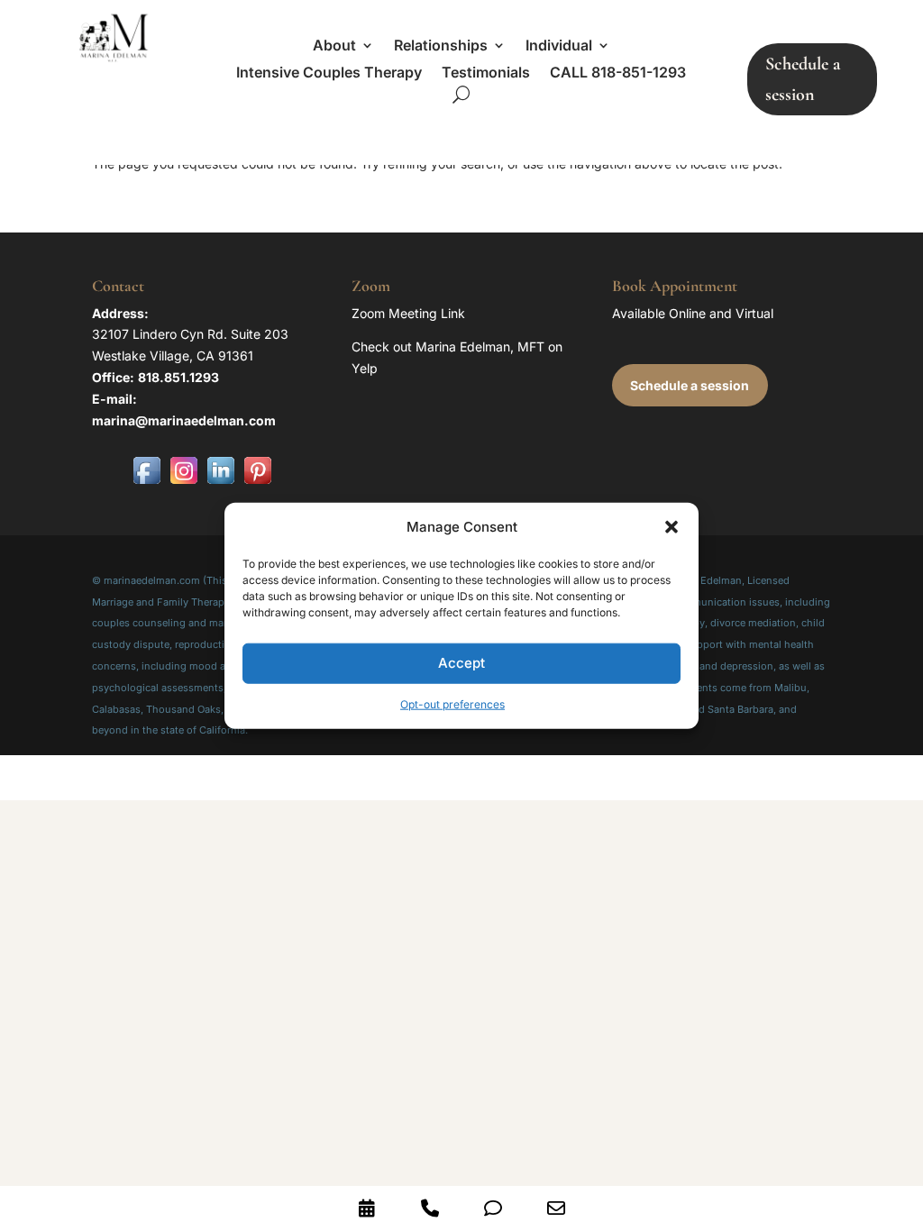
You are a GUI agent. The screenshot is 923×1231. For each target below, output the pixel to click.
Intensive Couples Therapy (329, 73)
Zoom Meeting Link (408, 313)
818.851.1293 (178, 377)
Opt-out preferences (452, 704)
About (334, 46)
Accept (461, 662)
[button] (672, 527)
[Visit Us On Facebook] (146, 483)
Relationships (441, 46)
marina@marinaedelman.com (184, 420)
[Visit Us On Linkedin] (220, 483)
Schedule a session (802, 79)
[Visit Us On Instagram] (183, 483)
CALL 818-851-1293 (618, 73)
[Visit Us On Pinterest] (257, 483)
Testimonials (486, 73)
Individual (558, 46)
